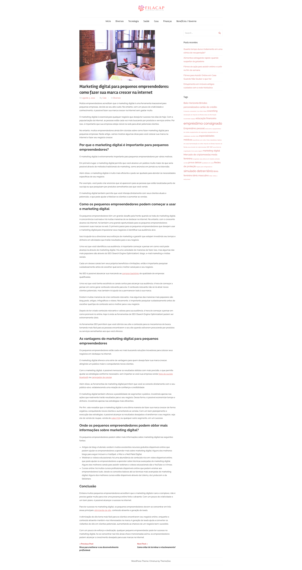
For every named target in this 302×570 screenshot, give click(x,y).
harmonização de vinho (196, 143)
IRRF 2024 (213, 147)
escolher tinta (195, 136)
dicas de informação (210, 114)
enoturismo (208, 128)
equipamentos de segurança (198, 132)
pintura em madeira (208, 159)
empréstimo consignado (203, 123)
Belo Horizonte (191, 103)
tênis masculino (201, 175)
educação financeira (206, 118)
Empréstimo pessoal (194, 128)
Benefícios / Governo (186, 21)
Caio (104, 98)
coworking (212, 111)
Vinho (210, 176)
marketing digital (211, 150)
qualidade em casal (208, 163)
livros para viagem (196, 151)
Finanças (167, 21)
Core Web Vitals (201, 111)
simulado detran (195, 171)
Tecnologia (133, 21)
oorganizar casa (197, 159)
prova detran (194, 162)
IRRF (208, 147)
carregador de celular (102, 377)
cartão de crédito (208, 107)
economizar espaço (189, 118)
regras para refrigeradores (204, 166)
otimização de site (102, 510)
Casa (156, 21)
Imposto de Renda (209, 143)
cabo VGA (115, 418)
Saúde (146, 21)
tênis (209, 171)
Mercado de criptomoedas (197, 154)
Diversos (119, 21)
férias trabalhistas (211, 140)
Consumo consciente (190, 111)
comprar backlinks (130, 273)
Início (108, 21)
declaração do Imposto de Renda (194, 114)
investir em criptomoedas (198, 147)
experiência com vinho (199, 140)
